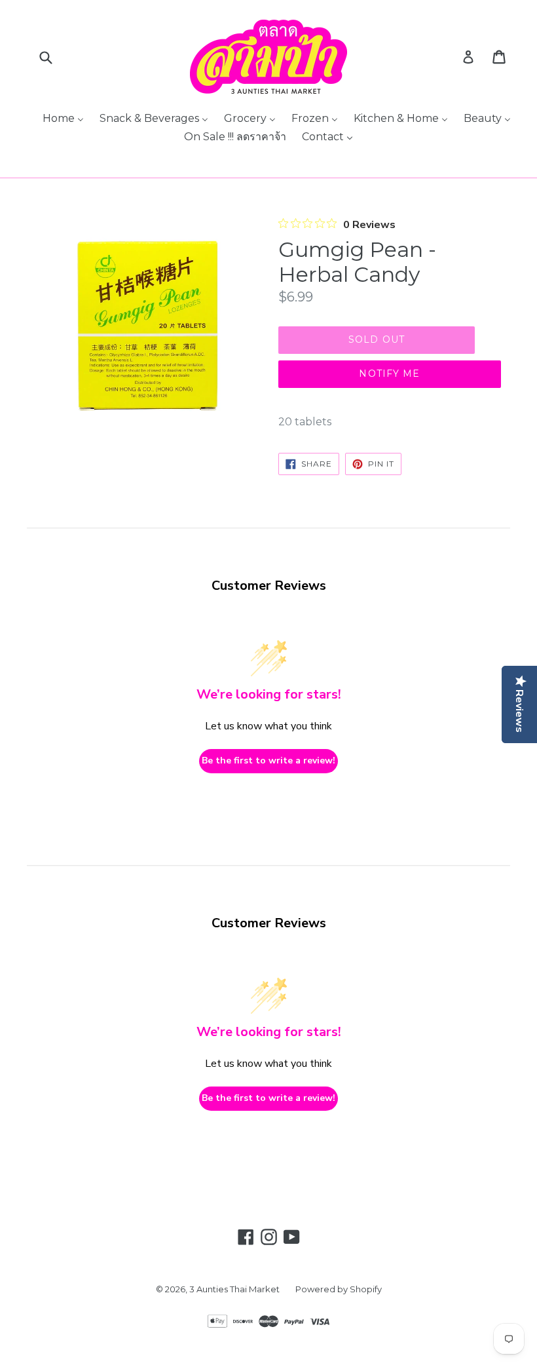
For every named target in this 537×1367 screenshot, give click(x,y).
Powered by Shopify (338, 1289)
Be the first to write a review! (268, 760)
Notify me (389, 373)
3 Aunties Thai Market (234, 1289)
